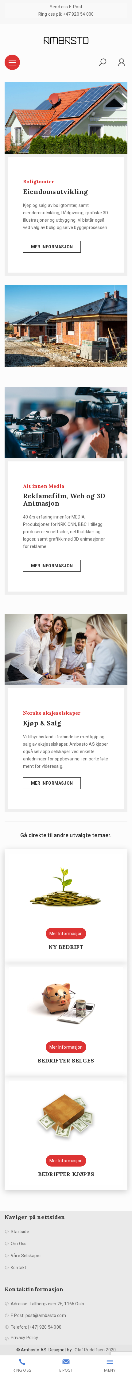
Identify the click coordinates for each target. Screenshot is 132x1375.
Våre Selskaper (26, 1255)
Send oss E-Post (66, 6)
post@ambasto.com (45, 1315)
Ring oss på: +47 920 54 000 (66, 14)
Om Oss (18, 1243)
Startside (20, 1231)
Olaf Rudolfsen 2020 (95, 1349)
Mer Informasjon (52, 246)
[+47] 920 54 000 (44, 1327)
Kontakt (18, 1267)
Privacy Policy (24, 1337)
